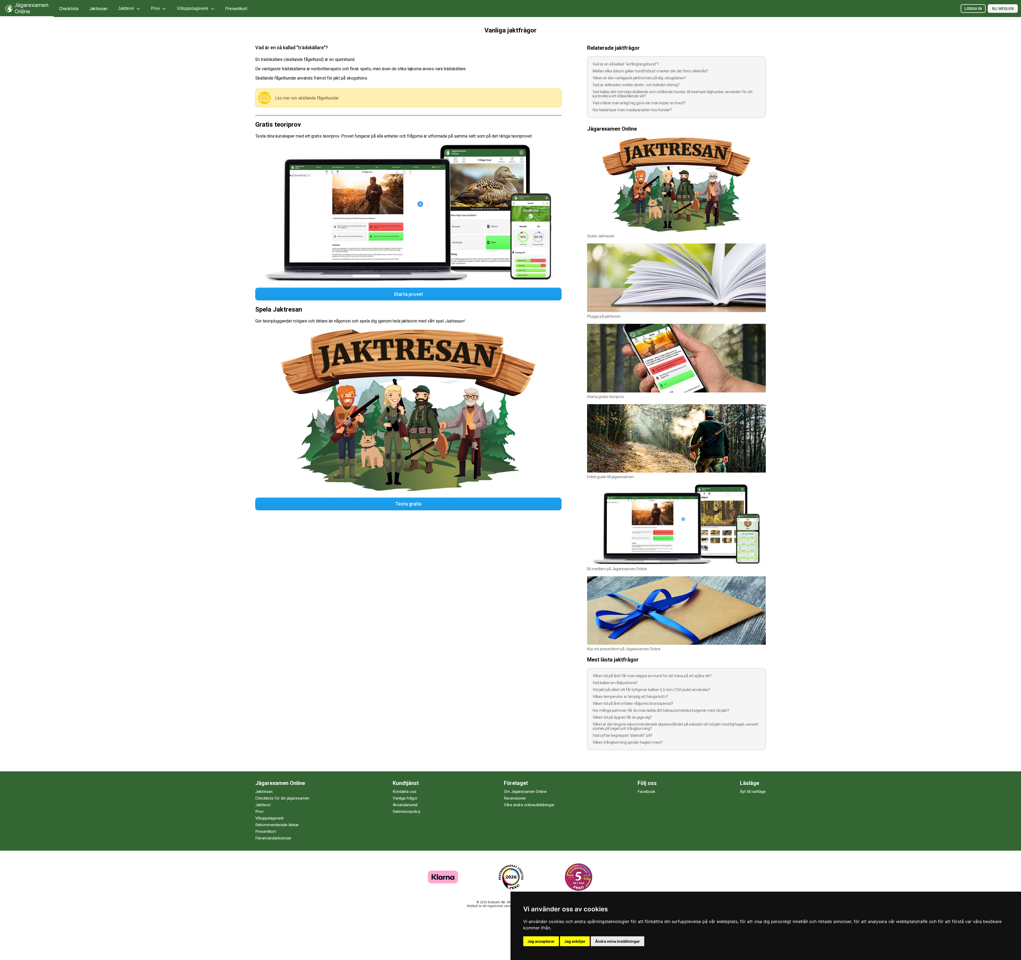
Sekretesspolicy (406, 811)
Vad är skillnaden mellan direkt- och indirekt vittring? (636, 85)
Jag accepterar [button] (541, 941)
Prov (259, 811)
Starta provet (408, 294)
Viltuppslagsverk (269, 818)
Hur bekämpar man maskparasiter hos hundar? (632, 110)
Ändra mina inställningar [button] (617, 941)
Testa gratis (408, 504)
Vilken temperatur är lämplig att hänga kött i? (630, 696)
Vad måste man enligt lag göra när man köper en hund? (639, 103)
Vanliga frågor (405, 798)
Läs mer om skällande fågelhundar (307, 98)
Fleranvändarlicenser (273, 838)
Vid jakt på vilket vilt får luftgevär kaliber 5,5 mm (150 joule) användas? (651, 690)
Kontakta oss (404, 791)
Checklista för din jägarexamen (282, 798)
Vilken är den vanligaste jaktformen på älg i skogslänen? (639, 78)
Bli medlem (1003, 9)
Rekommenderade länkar (277, 824)
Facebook (646, 791)
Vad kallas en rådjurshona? (615, 683)
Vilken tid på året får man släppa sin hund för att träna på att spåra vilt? (652, 676)
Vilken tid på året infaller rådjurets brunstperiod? (633, 703)
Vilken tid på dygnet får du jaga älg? (622, 717)
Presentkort (236, 8)
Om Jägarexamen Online (525, 791)
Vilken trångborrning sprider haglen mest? (628, 742)
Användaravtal (405, 804)
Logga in (973, 9)
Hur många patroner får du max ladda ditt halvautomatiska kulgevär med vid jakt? (661, 710)
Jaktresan (98, 8)
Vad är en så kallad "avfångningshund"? (626, 64)
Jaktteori (263, 804)
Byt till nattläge (753, 791)
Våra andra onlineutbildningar (529, 804)
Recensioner (515, 798)
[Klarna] (443, 881)
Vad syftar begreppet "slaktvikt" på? (622, 735)
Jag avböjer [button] (574, 941)
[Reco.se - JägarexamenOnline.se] (511, 877)
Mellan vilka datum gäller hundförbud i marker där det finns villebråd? (650, 71)
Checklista (68, 8)
